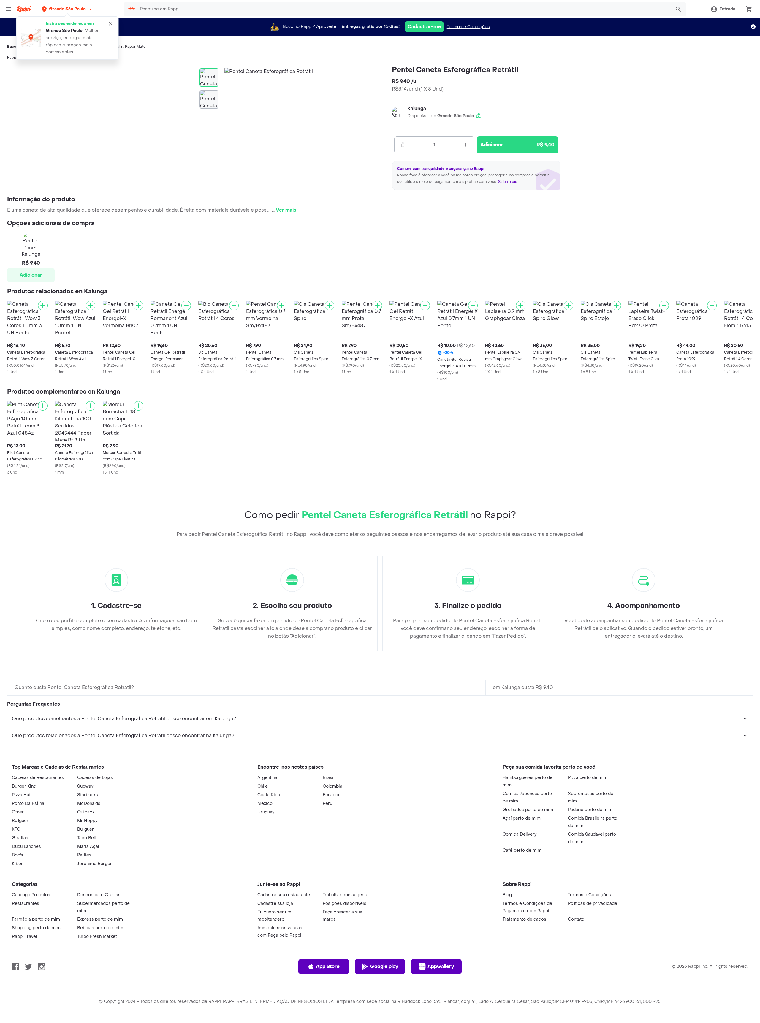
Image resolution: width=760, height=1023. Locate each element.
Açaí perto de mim (522, 818)
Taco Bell (86, 838)
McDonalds (88, 803)
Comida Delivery (519, 834)
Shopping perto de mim (36, 928)
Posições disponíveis (344, 903)
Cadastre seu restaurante (283, 895)
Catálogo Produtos (31, 895)
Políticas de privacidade (592, 903)
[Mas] (466, 145)
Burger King (24, 786)
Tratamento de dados (524, 919)
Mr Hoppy (87, 821)
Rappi (12, 57)
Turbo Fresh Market (97, 936)
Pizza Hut (21, 795)
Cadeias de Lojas (95, 777)
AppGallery (441, 966)
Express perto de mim (100, 919)
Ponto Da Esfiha (28, 803)
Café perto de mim (522, 850)
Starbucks (87, 795)
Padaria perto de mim (590, 810)
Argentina (267, 777)
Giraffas (20, 838)
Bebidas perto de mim (100, 928)
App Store (328, 966)
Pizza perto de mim (587, 777)
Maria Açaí (88, 846)
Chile (262, 786)
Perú (327, 803)
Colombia (332, 786)
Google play (384, 966)
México (265, 803)
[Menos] (403, 145)
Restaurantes (25, 903)
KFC (16, 829)
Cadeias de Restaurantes (38, 777)
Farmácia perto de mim (36, 919)
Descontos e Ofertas (99, 895)
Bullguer (20, 821)
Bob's (17, 855)
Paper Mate (135, 46)
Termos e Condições (468, 27)
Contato (576, 919)
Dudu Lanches (26, 846)
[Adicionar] (43, 305)
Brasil (328, 777)
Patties (84, 855)
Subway (85, 786)
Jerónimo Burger (94, 864)
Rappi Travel (24, 936)
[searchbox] (403, 9)
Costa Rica (268, 795)
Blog (507, 895)
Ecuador (331, 795)
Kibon (17, 864)
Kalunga (416, 108)
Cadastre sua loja (275, 903)
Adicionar (31, 275)
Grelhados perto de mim (528, 810)
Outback (85, 812)
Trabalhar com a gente (345, 895)
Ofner (18, 812)
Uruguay (265, 812)
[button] (67, 9)
